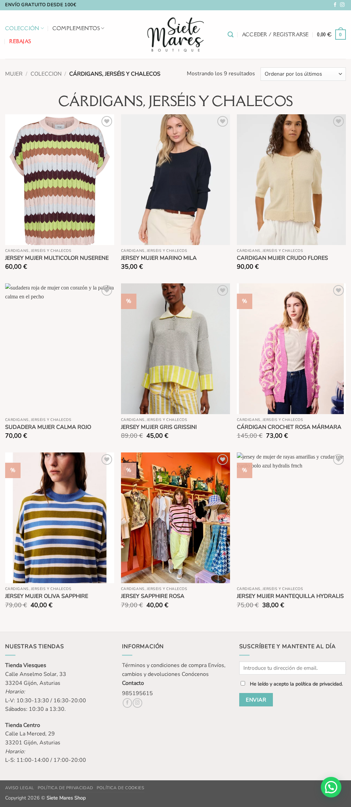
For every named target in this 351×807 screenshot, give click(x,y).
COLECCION (46, 74)
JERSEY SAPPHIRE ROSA (152, 596)
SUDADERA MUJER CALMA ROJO (48, 427)
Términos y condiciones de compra (164, 665)
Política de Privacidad (65, 788)
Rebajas (20, 41)
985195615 (137, 693)
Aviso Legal (19, 788)
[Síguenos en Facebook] (335, 5)
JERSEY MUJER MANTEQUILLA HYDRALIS (290, 596)
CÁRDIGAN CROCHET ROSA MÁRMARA (289, 427)
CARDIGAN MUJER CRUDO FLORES (282, 258)
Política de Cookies (121, 788)
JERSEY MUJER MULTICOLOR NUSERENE (57, 258)
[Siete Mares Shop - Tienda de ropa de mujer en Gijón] (175, 34)
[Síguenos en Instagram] (342, 5)
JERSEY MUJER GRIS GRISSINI (159, 427)
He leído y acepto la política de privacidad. (296, 683)
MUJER (14, 74)
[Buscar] (230, 34)
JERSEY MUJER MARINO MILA (159, 258)
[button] (275, 34)
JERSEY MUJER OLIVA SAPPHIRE (46, 596)
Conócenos (195, 674)
